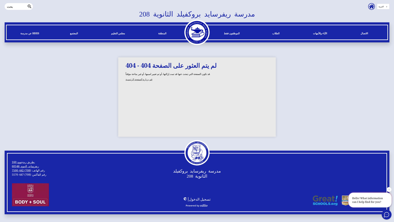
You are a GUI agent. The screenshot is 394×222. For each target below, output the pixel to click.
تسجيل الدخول (200, 199)
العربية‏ (381, 6)
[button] (30, 34)
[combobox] (383, 6)
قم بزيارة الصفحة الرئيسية (139, 79)
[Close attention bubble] (389, 189)
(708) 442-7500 (21, 170)
